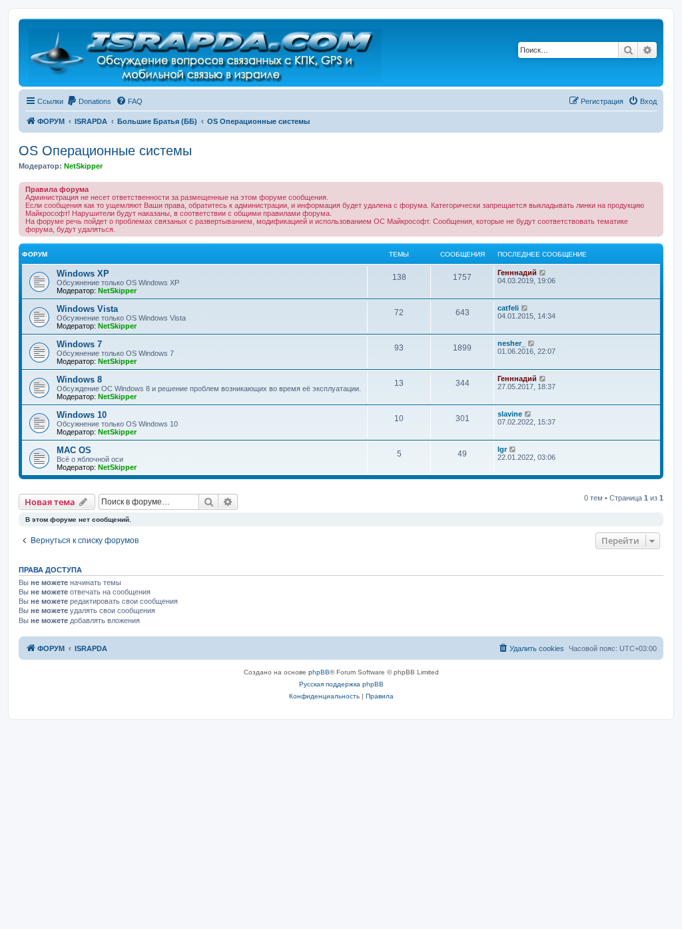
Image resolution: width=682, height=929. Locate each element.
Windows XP (83, 274)
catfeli (508, 308)
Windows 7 (79, 344)
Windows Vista (87, 309)
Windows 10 (82, 415)
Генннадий (517, 273)
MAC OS (74, 450)
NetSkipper (83, 166)
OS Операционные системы (105, 150)
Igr (502, 449)
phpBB (319, 672)
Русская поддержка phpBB (341, 684)
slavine (510, 414)
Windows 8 (79, 380)
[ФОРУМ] (206, 52)
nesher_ (511, 343)
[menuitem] (89, 101)
